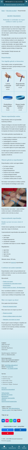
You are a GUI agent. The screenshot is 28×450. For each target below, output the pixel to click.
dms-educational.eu (14, 408)
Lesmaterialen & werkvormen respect (12, 283)
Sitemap (4, 399)
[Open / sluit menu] (1, 1)
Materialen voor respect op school (11, 319)
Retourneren (5, 396)
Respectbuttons (7, 285)
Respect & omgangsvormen (10, 306)
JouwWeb (9, 440)
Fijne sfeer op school (11, 10)
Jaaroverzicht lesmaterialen (9, 401)
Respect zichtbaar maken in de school (12, 316)
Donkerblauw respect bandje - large (7, 106)
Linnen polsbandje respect (8, 85)
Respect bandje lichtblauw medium (20, 106)
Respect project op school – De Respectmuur (14, 287)
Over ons (4, 388)
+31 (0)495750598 (12, 368)
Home (3, 10)
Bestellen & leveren (7, 394)
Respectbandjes (22, 10)
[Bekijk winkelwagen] (26, 1)
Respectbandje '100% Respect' (20, 84)
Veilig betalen (5, 393)
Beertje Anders (6, 410)
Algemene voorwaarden (8, 398)
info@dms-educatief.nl (11, 365)
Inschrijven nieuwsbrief (8, 389)
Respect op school (7, 313)
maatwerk (13, 262)
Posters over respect (8, 281)
